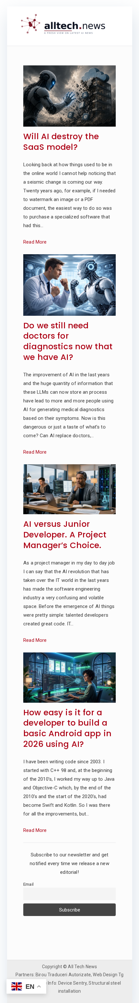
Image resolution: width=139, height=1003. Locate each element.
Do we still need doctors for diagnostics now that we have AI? (67, 342)
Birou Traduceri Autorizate (63, 974)
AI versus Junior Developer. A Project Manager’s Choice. (64, 535)
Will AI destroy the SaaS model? (61, 142)
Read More (35, 242)
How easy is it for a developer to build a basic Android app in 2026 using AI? (67, 729)
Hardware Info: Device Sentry (57, 983)
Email (28, 884)
